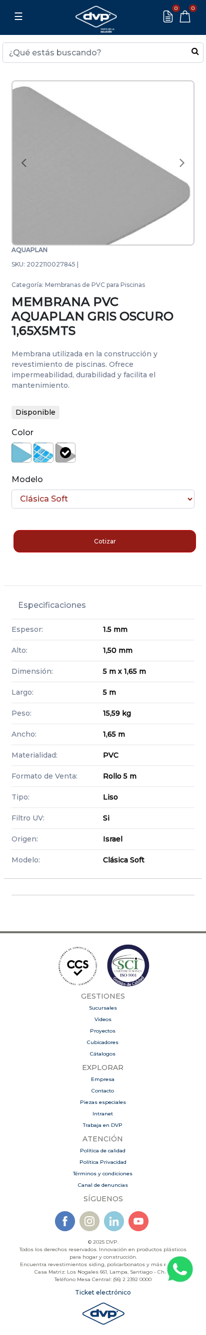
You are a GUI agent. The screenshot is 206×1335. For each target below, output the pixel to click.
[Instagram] (90, 1221)
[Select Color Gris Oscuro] (66, 453)
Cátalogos (103, 1054)
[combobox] (103, 52)
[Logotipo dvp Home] (96, 16)
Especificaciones (52, 605)
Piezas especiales (103, 1102)
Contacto (103, 1090)
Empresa (102, 1079)
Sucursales (103, 1008)
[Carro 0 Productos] (185, 16)
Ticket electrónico (103, 1292)
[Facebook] (65, 1221)
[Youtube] (138, 1221)
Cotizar (105, 541)
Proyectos (103, 1031)
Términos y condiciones (102, 1173)
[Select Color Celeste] (22, 453)
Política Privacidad (103, 1162)
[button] (24, 163)
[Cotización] (168, 16)
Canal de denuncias (103, 1185)
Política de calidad (103, 1150)
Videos (103, 1019)
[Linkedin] (114, 1221)
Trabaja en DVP (102, 1125)
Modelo (27, 479)
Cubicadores (102, 1042)
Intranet (102, 1113)
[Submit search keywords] (195, 51)
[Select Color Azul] (44, 453)
